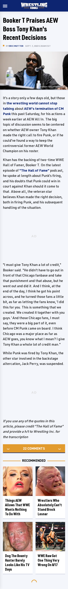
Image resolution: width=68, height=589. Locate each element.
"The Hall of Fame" (34, 170)
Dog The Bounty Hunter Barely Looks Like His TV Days (17, 562)
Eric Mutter (16, 46)
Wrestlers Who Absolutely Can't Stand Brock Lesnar (50, 507)
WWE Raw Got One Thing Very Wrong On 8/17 (48, 560)
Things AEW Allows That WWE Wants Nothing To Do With (17, 507)
